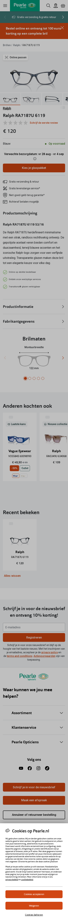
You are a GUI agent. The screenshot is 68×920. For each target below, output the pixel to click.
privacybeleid (11, 879)
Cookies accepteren (34, 894)
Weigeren (34, 905)
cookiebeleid (27, 879)
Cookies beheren (34, 914)
